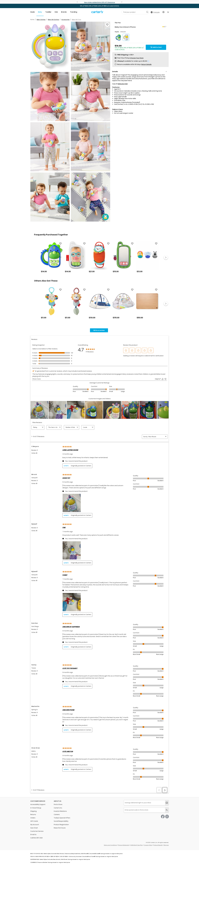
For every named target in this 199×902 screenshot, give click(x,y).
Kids (56, 12)
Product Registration (61, 825)
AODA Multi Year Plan (136, 845)
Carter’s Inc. (58, 808)
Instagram (167, 816)
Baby (40, 12)
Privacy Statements (123, 845)
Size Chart (34, 828)
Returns (33, 814)
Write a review (99, 330)
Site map (166, 845)
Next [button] (166, 257)
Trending (73, 12)
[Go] (147, 12)
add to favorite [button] (60, 244)
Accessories (65, 19)
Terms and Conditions (110, 845)
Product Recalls (157, 845)
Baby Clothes (41, 19)
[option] (52, 257)
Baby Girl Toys (76, 19)
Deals (32, 12)
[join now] (167, 802)
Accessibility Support (37, 804)
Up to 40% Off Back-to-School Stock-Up (99, 2)
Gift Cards (34, 821)
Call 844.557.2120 (36, 838)
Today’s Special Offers (62, 818)
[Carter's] (97, 12)
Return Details (146, 64)
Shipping (33, 811)
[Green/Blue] (118, 37)
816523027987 (123, 84)
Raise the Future (60, 828)
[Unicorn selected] (126, 37)
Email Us (33, 834)
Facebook (163, 816)
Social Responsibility (61, 821)
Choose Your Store (136, 58)
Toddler (48, 12)
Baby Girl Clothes (53, 19)
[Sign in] (163, 12)
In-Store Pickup (35, 808)
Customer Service (36, 831)
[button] (50, 46)
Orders (32, 818)
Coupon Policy (148, 845)
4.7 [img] (165, 27)
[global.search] (167, 810)
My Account (34, 825)
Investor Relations (60, 811)
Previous (77, 2)
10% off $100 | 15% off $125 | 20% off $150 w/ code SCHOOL (99, 6)
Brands (64, 12)
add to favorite (107, 24)
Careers (57, 814)
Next (121, 2)
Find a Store (58, 804)
